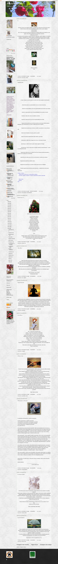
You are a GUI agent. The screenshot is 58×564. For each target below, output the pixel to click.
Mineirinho (9, 190)
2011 (9, 226)
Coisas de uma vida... (10, 196)
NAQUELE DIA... (21, 82)
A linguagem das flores (11, 189)
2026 (9, 201)
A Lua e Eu (9, 180)
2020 (9, 211)
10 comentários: (33, 276)
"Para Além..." (20, 248)
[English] (7, 49)
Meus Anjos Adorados (9, 184)
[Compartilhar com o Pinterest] (40, 76)
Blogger (35, 562)
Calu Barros (9, 35)
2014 (9, 221)
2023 (9, 206)
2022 (9, 208)
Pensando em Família (9, 178)
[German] (9, 49)
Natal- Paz (24, 243)
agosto (10, 256)
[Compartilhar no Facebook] (39, 76)
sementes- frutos (25, 395)
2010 (9, 228)
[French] (8, 49)
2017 (9, 216)
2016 (9, 218)
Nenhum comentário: (33, 191)
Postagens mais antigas (46, 544)
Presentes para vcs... (21, 197)
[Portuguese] (8, 50)
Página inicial (34, 544)
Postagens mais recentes (23, 544)
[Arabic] (12, 50)
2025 (9, 203)
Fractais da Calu (14, 3)
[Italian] (12, 49)
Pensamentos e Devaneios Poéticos (11, 194)
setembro (10, 255)
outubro (10, 253)
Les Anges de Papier (21, 474)
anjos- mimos (24, 512)
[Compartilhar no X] (38, 76)
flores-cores (24, 541)
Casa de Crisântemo (21, 517)
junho (10, 260)
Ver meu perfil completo (10, 37)
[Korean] (11, 50)
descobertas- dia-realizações (27, 192)
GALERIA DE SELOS (10, 166)
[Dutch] (14, 49)
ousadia (23, 351)
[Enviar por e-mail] (37, 76)
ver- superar (24, 277)
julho (9, 258)
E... (18, 20)
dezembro (10, 229)
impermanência (24, 469)
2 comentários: (32, 308)
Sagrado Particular (21, 282)
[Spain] (11, 49)
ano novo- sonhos (25, 77)
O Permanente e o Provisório (22, 400)
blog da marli (9, 192)
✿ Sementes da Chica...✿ (10, 174)
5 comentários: (32, 76)
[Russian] (7, 50)
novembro (10, 251)
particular (23, 310)
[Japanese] (9, 50)
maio (9, 261)
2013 (9, 223)
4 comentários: (32, 511)
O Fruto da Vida (20, 355)
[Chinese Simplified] (14, 50)
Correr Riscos (20, 315)
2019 (9, 213)
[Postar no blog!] (40, 191)
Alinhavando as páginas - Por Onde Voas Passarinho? (10, 58)
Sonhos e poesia (10, 188)
